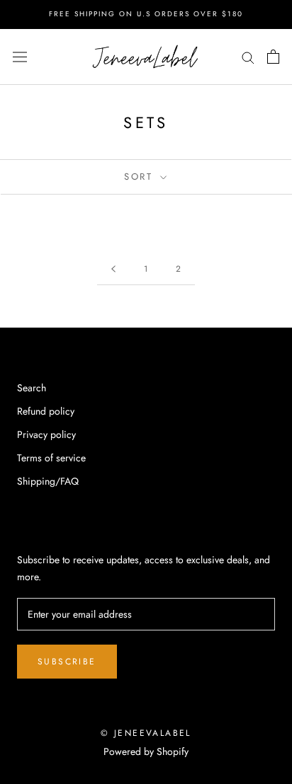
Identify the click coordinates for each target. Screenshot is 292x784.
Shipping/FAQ (48, 481)
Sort (140, 176)
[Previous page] (113, 269)
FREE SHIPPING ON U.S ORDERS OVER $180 (146, 13)
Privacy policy (46, 434)
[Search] (248, 57)
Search (31, 388)
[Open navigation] (20, 56)
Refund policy (45, 411)
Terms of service (51, 458)
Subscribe (67, 661)
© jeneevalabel (146, 733)
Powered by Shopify (146, 751)
